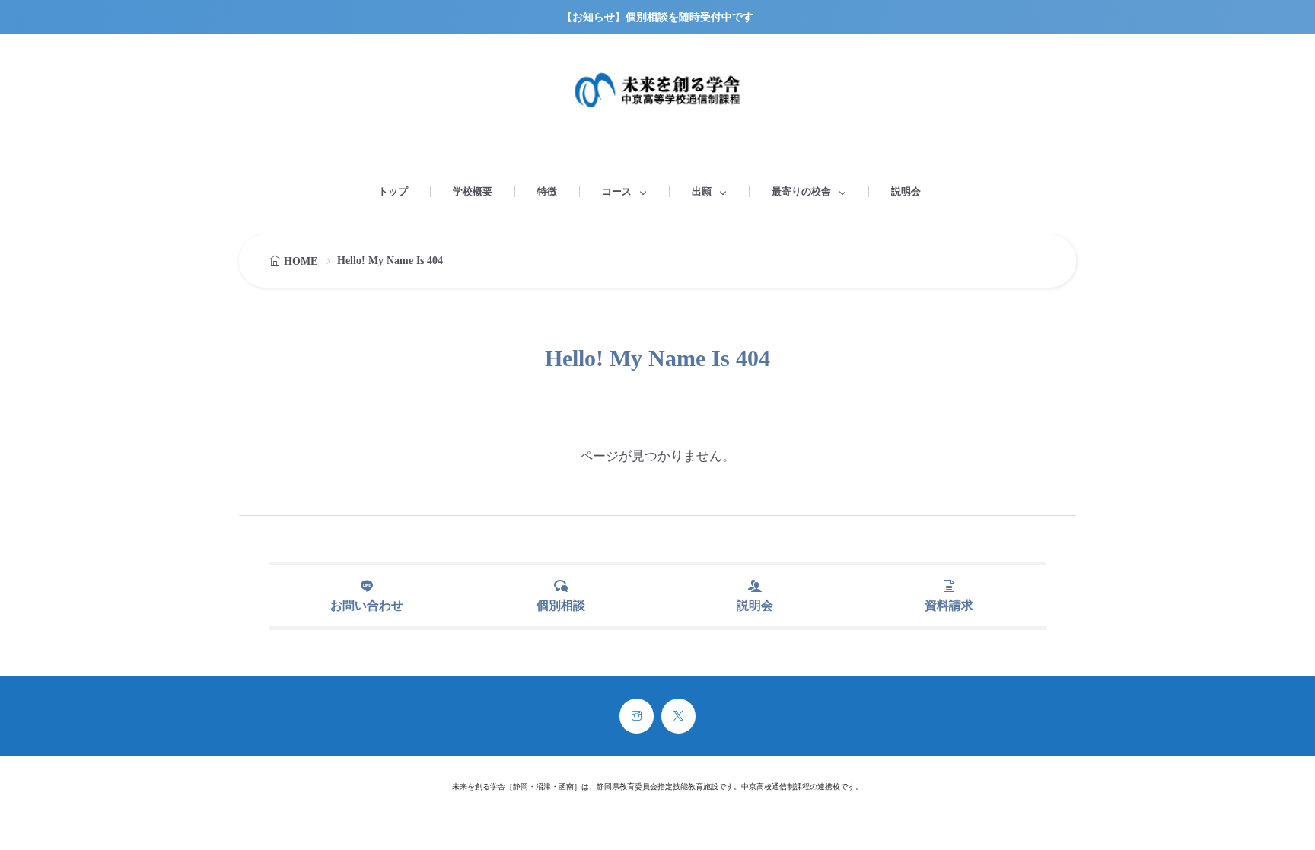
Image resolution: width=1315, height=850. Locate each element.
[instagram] (636, 716)
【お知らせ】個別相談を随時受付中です (657, 17)
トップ (393, 191)
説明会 (906, 191)
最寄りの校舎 (801, 191)
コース (617, 191)
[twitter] (678, 716)
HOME (300, 261)
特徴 (547, 191)
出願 (702, 191)
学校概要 (472, 191)
